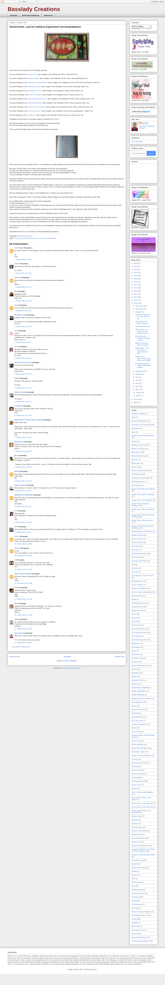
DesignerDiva (19, 442)
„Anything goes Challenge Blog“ (37, 82)
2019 (136, 279)
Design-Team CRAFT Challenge (142, 494)
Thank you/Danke (137, 893)
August (138, 374)
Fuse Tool (134, 572)
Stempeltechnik (51, 238)
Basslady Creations (34, 9)
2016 (136, 288)
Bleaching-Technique (138, 456)
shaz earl (17, 548)
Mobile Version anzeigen (67, 661)
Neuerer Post (14, 657)
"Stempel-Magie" (33, 78)
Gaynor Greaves (20, 485)
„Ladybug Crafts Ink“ (34, 86)
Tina (16, 511)
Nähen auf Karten (137, 709)
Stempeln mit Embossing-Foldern (143, 855)
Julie (16, 526)
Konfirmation (135, 654)
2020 (136, 276)
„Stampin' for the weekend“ (36, 107)
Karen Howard (19, 633)
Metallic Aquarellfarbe (139, 691)
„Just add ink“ (30, 115)
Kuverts (134, 669)
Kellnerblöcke (136, 647)
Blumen (134, 467)
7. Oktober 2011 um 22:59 (22, 310)
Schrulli (17, 263)
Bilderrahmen (136, 452)
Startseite (13, 15)
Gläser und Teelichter (139, 588)
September (140, 371)
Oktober (139, 312)
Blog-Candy (135, 463)
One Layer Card (137, 720)
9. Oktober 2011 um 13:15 (22, 481)
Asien (133, 432)
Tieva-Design (18, 248)
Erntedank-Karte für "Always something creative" (142, 365)
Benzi (16, 455)
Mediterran (135, 684)
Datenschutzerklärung (30, 15)
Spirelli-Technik (136, 834)
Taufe (133, 878)
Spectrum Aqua (136, 827)
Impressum (48, 15)
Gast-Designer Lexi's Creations (142, 575)
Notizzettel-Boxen (137, 717)
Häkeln (133, 599)
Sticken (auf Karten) (138, 867)
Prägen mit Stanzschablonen (141, 755)
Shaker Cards (136, 785)
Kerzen (133, 651)
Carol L (17, 536)
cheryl (16, 305)
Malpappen (135, 673)
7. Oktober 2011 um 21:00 (22, 273)
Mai (137, 383)
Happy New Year (137, 610)
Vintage (134, 919)
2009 (136, 402)
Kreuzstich (135, 662)
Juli (137, 377)
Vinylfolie (134, 923)
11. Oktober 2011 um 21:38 (23, 583)
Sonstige (134, 820)
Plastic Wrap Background (140, 748)
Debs (16, 603)
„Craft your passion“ (34, 111)
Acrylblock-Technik (138, 414)
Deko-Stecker (136, 485)
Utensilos (134, 908)
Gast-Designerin (137, 581)
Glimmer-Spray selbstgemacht (142, 592)
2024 (136, 263)
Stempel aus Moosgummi (140, 845)
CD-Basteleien (136, 474)
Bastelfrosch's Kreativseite (23, 495)
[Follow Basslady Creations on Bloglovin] (141, 112)
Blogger (94, 969)
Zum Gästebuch (137, 141)
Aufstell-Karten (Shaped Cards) (142, 435)
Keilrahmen (135, 643)
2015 (136, 291)
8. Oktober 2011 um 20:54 (22, 437)
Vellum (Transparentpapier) (141, 912)
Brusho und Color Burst (139, 470)
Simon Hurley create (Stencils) (142, 807)
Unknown (17, 277)
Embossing (18, 238)
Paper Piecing (136, 731)
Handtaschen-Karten (138, 603)
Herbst (25, 238)
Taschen (134, 875)
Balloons (134, 441)
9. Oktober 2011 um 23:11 (22, 532)
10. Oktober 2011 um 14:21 (23, 569)
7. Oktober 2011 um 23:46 (22, 326)
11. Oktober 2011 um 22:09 (23, 615)
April (137, 386)
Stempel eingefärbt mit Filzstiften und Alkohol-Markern (143, 850)
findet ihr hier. (29, 203)
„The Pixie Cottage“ (35, 95)
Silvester (134, 788)
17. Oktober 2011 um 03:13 (23, 642)
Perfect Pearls (136, 741)
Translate (148, 28)
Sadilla (16, 587)
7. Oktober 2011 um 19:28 (22, 259)
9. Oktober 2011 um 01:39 (22, 451)
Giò (15, 291)
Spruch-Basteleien (137, 838)
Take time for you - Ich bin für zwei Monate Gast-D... (142, 331)
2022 (136, 269)
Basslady (23, 236)
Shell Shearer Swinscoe (22, 362)
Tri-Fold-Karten (136, 904)
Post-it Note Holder (138, 752)
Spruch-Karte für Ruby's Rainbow (141, 322)
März (138, 389)
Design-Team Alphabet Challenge (143, 489)
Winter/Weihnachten (138, 937)
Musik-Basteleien (137, 702)
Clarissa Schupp (20, 392)
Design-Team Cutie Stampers (141, 500)
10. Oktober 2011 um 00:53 (23, 544)
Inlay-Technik (136, 636)
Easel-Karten (136, 546)
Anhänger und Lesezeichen (141, 425)
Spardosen (135, 823)
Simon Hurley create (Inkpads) (142, 792)
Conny (16, 346)
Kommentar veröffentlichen (21, 647)
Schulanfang (135, 777)
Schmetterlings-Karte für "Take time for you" (142, 316)
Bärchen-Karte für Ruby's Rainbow (141, 344)
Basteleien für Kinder (138, 445)
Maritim (134, 676)
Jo (15, 560)
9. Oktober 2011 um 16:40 (22, 491)
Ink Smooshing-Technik (139, 632)
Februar (139, 392)
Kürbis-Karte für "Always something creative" (142, 338)
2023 (136, 266)
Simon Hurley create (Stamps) (142, 803)
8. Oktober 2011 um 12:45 (22, 374)
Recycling (31, 238)
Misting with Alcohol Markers (141, 698)
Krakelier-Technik (137, 658)
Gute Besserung (137, 596)
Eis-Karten (135, 550)
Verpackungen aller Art (139, 915)
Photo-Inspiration (137, 744)
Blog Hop (134, 459)
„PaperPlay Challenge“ (34, 103)
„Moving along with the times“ (37, 99)
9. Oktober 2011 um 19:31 (22, 506)
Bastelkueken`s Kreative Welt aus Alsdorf (28, 420)
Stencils (134, 864)
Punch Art (134, 759)
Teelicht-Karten (136, 882)
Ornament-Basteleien (139, 724)
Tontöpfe (134, 901)
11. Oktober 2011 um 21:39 (23, 599)
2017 (136, 285)
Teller (133, 886)
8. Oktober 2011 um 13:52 (22, 401)
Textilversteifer (136, 890)
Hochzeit (134, 621)
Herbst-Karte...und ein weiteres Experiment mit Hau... (141, 350)
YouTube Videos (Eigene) (140, 941)
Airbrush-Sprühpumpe (139, 421)
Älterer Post (119, 657)
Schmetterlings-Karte (142, 326)
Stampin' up (135, 842)
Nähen (133, 706)
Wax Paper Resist (137, 930)
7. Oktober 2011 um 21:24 (22, 301)
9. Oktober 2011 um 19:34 (22, 522)
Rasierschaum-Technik (139, 763)
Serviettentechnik (137, 781)
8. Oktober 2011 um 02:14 (22, 342)
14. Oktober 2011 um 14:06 (23, 629)
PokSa (16, 619)
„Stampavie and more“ (34, 91)
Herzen (134, 618)
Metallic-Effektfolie (137, 695)
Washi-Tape (135, 926)
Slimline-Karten (136, 816)
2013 (136, 297)
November (140, 309)
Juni (137, 380)
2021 (136, 273)
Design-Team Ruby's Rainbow (142, 520)
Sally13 (17, 378)
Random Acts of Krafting (23, 574)
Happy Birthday (136, 607)
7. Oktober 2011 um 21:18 (22, 287)
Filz (132, 564)
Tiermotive (135, 897)
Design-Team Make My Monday (142, 509)
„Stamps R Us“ (32, 74)
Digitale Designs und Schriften (142, 531)
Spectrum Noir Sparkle (139, 831)
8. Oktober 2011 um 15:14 (22, 415)
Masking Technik (137, 680)
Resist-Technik (40, 238)
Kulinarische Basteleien (139, 665)
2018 (136, 282)
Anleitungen (135, 428)
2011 (136, 303)
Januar (138, 395)
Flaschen (134, 568)
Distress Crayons (137, 539)
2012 (136, 300)
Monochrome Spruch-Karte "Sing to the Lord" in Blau (143, 358)
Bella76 (17, 471)
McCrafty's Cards (20, 315)
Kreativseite (18, 406)
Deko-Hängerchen (137, 481)
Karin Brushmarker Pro (139, 640)
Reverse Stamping (138, 774)
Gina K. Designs (137, 585)
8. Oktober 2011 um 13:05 (22, 388)
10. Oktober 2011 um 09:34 (23, 555)
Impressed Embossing (139, 629)
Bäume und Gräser (138, 448)
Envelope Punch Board (139, 561)
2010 (136, 399)
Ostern (133, 728)
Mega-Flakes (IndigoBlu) (140, 687)
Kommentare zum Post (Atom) (71, 668)
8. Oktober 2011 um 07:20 (22, 358)
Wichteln (134, 934)
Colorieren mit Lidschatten (140, 478)
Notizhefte (135, 713)
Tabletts (134, 871)
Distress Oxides (137, 542)
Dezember (140, 306)
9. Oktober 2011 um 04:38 (22, 467)
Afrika (133, 417)
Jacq (16, 331)
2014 (136, 294)
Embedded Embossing (139, 553)
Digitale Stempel (137, 535)
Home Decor (135, 625)
